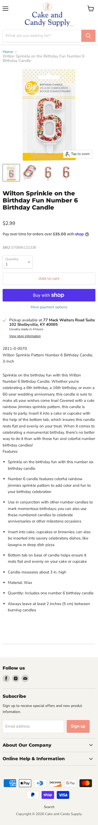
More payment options (49, 307)
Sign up (78, 726)
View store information (25, 336)
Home (8, 52)
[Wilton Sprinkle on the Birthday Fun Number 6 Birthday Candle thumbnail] (11, 172)
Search (49, 807)
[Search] (88, 36)
